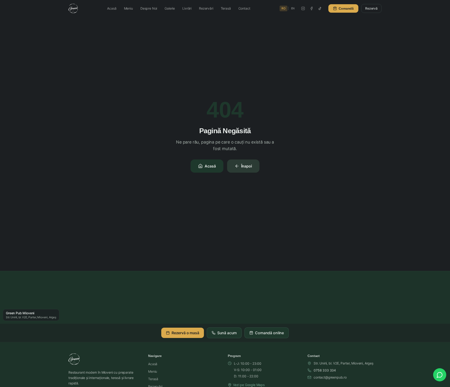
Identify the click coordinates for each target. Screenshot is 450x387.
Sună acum (227, 332)
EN (293, 8)
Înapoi (246, 166)
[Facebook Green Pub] (311, 8)
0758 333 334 (325, 370)
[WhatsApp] (439, 374)
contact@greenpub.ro (330, 377)
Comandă (346, 8)
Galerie (170, 8)
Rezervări (206, 8)
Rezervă (371, 8)
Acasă (111, 8)
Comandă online (269, 332)
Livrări (186, 8)
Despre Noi (148, 8)
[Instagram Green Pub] (303, 8)
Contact (244, 8)
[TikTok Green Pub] (320, 8)
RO (283, 8)
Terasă (226, 8)
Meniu (128, 8)
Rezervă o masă (185, 332)
